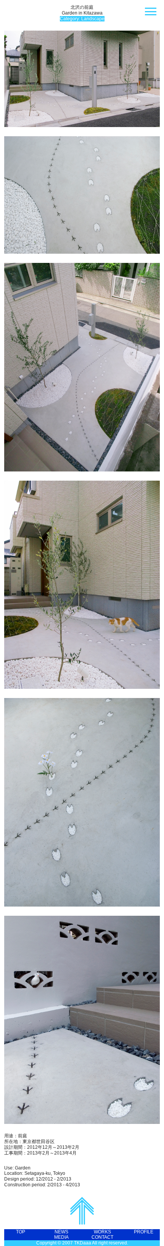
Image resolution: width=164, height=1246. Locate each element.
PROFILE (143, 1232)
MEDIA (61, 1237)
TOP (20, 1232)
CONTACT (102, 1237)
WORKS (102, 1232)
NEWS (61, 1232)
